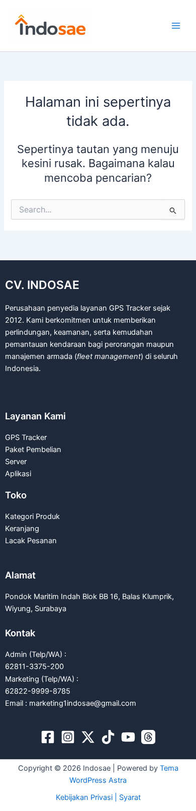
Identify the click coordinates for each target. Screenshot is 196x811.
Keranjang (22, 528)
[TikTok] (108, 737)
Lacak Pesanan (31, 540)
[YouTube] (128, 737)
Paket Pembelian (33, 449)
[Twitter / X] (88, 737)
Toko (16, 494)
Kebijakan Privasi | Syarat (98, 797)
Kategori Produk (32, 516)
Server (16, 461)
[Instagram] (68, 737)
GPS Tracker (26, 437)
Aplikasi (18, 473)
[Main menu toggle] (176, 26)
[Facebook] (48, 737)
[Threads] (148, 737)
